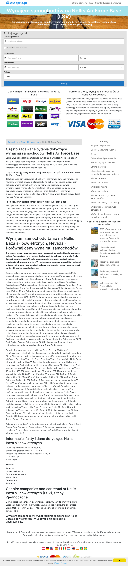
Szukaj (64, 83)
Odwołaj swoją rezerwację (103, 158)
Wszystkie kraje (98, 178)
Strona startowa (79, 3)
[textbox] (64, 41)
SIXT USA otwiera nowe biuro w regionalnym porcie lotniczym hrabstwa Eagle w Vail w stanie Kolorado (111, 235)
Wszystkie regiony (99, 191)
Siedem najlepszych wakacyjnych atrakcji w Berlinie (111, 274)
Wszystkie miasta (99, 187)
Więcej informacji (60, 563)
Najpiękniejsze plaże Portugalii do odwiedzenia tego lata (110, 286)
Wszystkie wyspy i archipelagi (105, 202)
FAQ (91, 3)
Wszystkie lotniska (99, 182)
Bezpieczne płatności (101, 145)
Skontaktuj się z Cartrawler (108, 3)
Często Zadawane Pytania (103, 150)
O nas (93, 154)
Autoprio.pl (18, 3)
